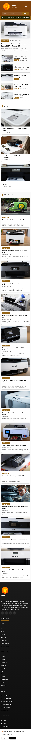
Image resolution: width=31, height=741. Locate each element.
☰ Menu (26, 6)
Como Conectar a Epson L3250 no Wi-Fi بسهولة (14, 445)
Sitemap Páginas (5, 643)
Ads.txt (2, 631)
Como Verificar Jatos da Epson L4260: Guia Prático (15, 476)
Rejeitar (5, 738)
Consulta (5, 473)
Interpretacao (4, 679)
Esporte (3, 671)
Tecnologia (5, 40)
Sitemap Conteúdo (5, 646)
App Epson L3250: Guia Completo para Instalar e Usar (14, 570)
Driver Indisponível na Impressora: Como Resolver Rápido (15, 507)
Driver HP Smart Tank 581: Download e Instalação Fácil (15, 251)
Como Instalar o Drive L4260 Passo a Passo (21, 85)
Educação (3, 668)
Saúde (2, 682)
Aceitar (12, 738)
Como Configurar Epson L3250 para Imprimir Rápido (21, 95)
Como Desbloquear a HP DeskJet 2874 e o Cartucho (20, 57)
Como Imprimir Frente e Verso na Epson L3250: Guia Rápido (16, 17)
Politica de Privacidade (6, 701)
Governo (3, 676)
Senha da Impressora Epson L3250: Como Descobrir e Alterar (15, 381)
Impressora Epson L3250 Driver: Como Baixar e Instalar (14, 413)
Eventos (3, 673)
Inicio (2, 623)
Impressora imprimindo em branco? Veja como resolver (21, 76)
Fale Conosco (4, 723)
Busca (2, 629)
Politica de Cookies (5, 707)
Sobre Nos (3, 720)
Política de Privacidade (7, 734)
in (10, 613)
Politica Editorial (5, 726)
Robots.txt (3, 637)
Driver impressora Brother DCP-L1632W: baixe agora (14, 348)
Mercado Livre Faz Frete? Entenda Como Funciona (15, 220)
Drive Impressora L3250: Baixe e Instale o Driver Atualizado (14, 184)
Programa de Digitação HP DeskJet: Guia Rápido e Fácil (15, 283)
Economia (5, 217)
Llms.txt (3, 634)
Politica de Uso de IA (6, 695)
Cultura (3, 659)
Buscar (25, 13)
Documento (4, 662)
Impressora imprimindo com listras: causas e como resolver (21, 66)
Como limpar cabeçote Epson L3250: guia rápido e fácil (14, 316)
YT (14, 613)
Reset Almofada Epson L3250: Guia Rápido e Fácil (14, 539)
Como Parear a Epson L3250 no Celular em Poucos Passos (13, 156)
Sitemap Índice (4, 640)
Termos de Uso (4, 710)
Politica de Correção (6, 698)
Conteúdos (3, 626)
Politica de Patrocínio (6, 704)
